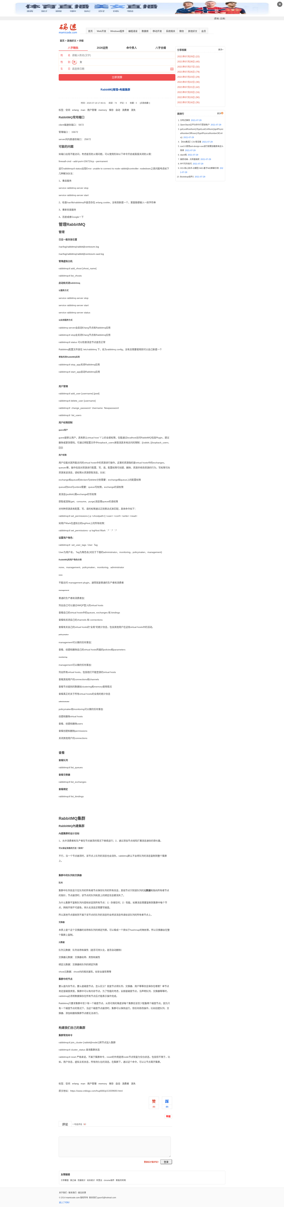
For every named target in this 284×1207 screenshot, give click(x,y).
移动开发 (157, 31)
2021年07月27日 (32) (188, 66)
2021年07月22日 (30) (188, 82)
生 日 (65, 68)
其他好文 (192, 31)
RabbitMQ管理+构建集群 (71, 1076)
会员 (203, 31)
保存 (111, 110)
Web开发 (101, 31)
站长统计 (91, 1180)
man (83, 110)
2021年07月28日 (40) (188, 61)
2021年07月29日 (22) (188, 56)
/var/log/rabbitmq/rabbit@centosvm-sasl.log (81, 254)
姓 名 (65, 55)
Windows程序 (117, 31)
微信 (181, 31)
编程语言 (133, 31)
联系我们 (72, 1193)
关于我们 (63, 1193)
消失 (133, 110)
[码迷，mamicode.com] (68, 33)
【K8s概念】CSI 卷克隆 (196, 142)
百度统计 (81, 1180)
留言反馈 (82, 1193)
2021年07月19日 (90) (188, 97)
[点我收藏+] (145, 103)
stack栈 (189, 155)
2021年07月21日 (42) (188, 87)
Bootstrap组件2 (192, 177)
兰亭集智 (65, 1180)
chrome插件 (109, 1180)
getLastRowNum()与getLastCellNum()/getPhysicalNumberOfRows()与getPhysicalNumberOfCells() (201, 133)
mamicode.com (73, 1197)
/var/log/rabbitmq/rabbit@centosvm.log (79, 246)
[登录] (216, 18)
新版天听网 (121, 1180)
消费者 (125, 110)
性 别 (65, 62)
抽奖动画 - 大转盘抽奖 (195, 159)
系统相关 (170, 31)
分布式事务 (190, 120)
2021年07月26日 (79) (188, 71)
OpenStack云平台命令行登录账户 (200, 125)
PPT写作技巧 (191, 164)
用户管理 (91, 110)
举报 (168, 1116)
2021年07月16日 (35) (188, 102)
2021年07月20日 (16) (188, 92)
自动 (118, 110)
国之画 (73, 1180)
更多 (219, 113)
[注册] (222, 18)
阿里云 (99, 1180)
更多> (220, 50)
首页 (90, 31)
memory (102, 110)
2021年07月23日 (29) (188, 77)
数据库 (145, 31)
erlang (75, 110)
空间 (68, 110)
